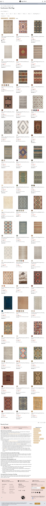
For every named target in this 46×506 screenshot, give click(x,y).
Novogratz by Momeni (4, 137)
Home (2, 6)
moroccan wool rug (36, 438)
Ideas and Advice (11, 487)
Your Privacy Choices (34, 498)
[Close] (45, 503)
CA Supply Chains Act (41, 497)
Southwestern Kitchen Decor (37, 434)
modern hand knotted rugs (37, 430)
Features (29, 13)
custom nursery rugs (36, 436)
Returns (3, 491)
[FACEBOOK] (33, 492)
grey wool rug (41, 438)
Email (23, 490)
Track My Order (4, 484)
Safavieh (18, 37)
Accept (37, 503)
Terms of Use (41, 490)
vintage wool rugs (36, 432)
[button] (45, 1)
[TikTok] (39, 492)
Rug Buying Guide (12, 489)
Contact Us (20, 484)
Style (14, 13)
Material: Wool (11, 18)
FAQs (3, 489)
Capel (2, 87)
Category (2, 13)
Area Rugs (4, 6)
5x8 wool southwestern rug (13, 440)
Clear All (17, 18)
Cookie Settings (11, 486)
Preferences (31, 503)
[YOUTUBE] (37, 492)
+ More (8, 16)
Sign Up (43, 487)
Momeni (3, 112)
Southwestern (9, 6)
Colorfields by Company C (20, 263)
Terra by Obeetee (4, 37)
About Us (3, 486)
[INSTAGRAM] (32, 492)
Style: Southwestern (4, 18)
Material (19, 13)
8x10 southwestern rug (36, 428)
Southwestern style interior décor (14, 433)
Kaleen (32, 37)
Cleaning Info (11, 491)
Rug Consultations (12, 492)
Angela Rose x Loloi (4, 62)
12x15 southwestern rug (37, 440)
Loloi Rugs (3, 213)
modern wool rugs (36, 442)
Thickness (24, 13)
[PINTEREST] (35, 492)
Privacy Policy (37, 490)
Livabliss (18, 62)
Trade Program (4, 492)
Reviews (3, 487)
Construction (3, 16)
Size (6, 13)
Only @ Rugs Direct (36, 13)
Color (10, 13)
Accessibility (11, 484)
